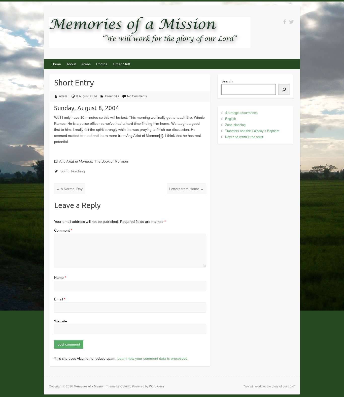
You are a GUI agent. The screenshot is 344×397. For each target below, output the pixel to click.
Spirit (64, 171)
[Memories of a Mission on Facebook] (284, 22)
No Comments (137, 96)
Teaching (78, 171)
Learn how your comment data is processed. (152, 358)
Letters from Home (186, 189)
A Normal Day (69, 189)
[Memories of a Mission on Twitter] (291, 22)
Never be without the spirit (244, 137)
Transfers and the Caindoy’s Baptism (252, 131)
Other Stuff (121, 64)
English (230, 119)
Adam (63, 96)
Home (56, 64)
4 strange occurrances (241, 113)
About (71, 64)
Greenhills (112, 96)
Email (59, 299)
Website (60, 321)
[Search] (284, 89)
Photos (101, 64)
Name (60, 278)
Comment (63, 230)
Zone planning (235, 125)
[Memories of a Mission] (149, 33)
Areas (86, 64)
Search (227, 81)
